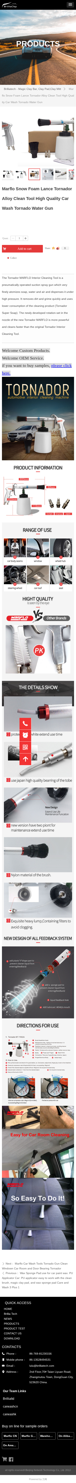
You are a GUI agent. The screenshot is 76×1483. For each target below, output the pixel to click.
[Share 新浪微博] (58, 248)
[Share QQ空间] (53, 248)
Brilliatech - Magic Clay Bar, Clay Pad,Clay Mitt (32, 88)
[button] (70, 5)
